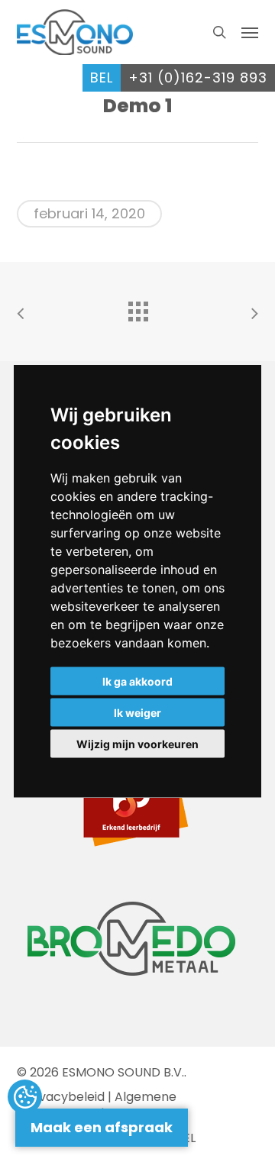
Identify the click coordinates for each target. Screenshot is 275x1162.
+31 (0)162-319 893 (197, 77)
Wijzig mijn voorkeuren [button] (137, 744)
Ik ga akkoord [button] (137, 681)
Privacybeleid (64, 1097)
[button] (249, 32)
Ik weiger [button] (137, 712)
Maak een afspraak (102, 1127)
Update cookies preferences (25, 1097)
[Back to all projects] (137, 307)
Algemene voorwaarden (96, 1105)
